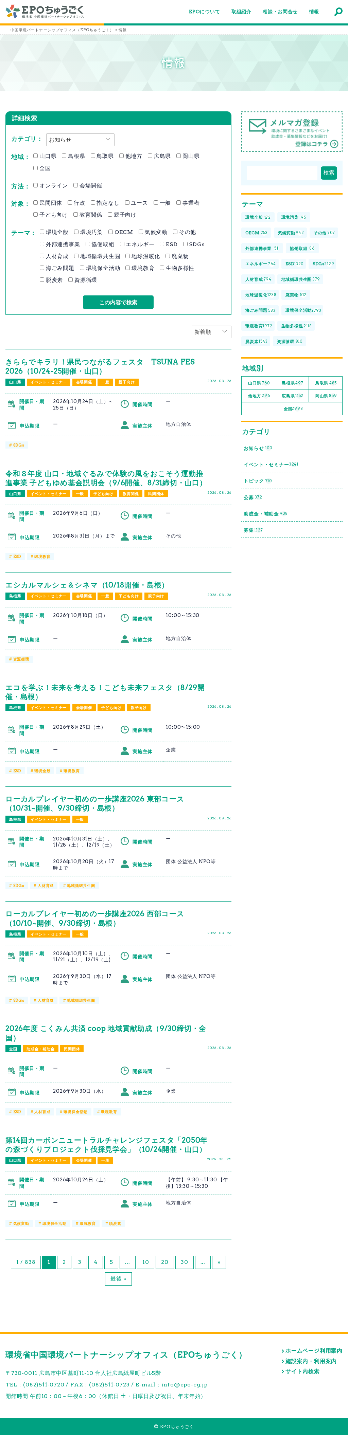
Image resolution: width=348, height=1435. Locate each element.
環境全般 (56, 232)
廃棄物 (179, 256)
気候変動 (155, 232)
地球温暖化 (145, 256)
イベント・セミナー (49, 382)
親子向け (124, 215)
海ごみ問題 (59, 268)
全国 (44, 168)
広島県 (161, 156)
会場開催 (90, 185)
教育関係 (90, 215)
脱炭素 (53, 280)
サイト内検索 (302, 1371)
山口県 (47, 156)
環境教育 (142, 268)
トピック (258, 481)
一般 (164, 203)
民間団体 (50, 203)
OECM (123, 232)
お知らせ (258, 448)
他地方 (133, 156)
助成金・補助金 (41, 1049)
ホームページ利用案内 (314, 1350)
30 (184, 1262)
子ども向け (53, 215)
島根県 (75, 156)
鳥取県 (104, 156)
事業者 (190, 203)
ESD (170, 244)
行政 (78, 203)
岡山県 (190, 156)
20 (165, 1262)
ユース (138, 203)
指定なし (107, 203)
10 (145, 1262)
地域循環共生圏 (99, 256)
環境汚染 (91, 232)
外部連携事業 (62, 244)
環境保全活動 (102, 268)
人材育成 (56, 256)
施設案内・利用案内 (311, 1361)
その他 (186, 232)
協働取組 (102, 244)
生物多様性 (179, 268)
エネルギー (139, 244)
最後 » (118, 1278)
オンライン (53, 185)
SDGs (196, 244)
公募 (253, 497)
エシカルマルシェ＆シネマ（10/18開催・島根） (87, 585)
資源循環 (85, 280)
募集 (253, 530)
